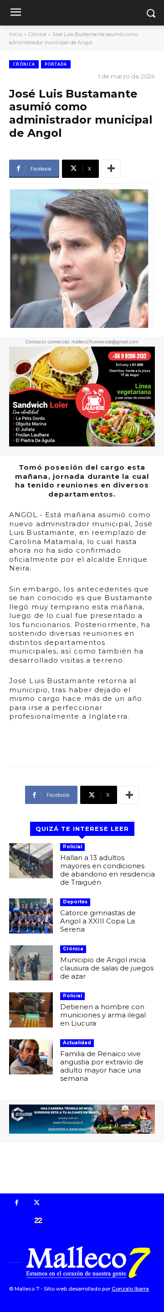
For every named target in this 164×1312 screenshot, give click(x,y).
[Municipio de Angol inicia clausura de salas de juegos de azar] (31, 962)
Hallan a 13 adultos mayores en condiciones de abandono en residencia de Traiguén (107, 870)
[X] (37, 1203)
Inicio (15, 34)
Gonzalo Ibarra (130, 1289)
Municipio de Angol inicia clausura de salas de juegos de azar (107, 967)
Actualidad (77, 1043)
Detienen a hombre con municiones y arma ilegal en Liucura (103, 1014)
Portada (56, 64)
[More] (111, 169)
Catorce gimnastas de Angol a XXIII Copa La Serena (98, 920)
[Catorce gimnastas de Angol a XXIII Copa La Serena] (31, 915)
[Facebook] (17, 1203)
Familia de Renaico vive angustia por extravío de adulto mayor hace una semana (102, 1066)
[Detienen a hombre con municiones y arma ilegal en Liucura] (31, 1009)
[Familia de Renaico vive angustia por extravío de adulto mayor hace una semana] (31, 1056)
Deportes (75, 902)
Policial (72, 847)
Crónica (37, 34)
